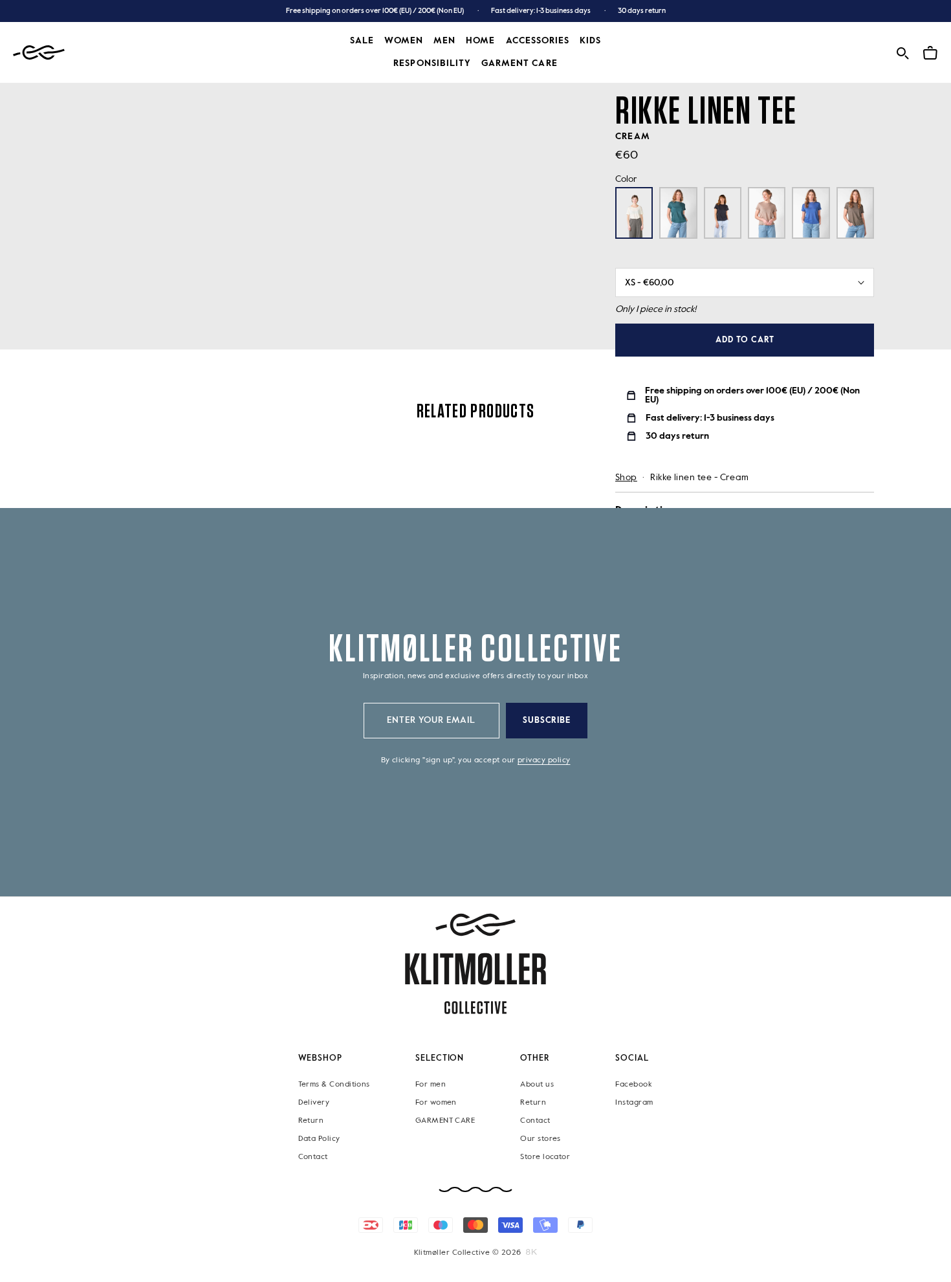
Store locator (545, 1156)
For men (430, 1084)
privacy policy (544, 760)
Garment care (519, 63)
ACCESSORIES (538, 40)
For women (436, 1102)
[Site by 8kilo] (531, 1251)
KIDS (590, 40)
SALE (362, 40)
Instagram (634, 1102)
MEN (444, 40)
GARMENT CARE (445, 1120)
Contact (313, 1156)
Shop (626, 477)
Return (311, 1120)
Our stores (540, 1138)
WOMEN (403, 40)
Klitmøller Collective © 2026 (467, 1252)
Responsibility (432, 63)
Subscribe (547, 720)
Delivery (314, 1102)
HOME (480, 40)
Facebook (633, 1084)
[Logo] (39, 52)
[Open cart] (930, 51)
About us (537, 1084)
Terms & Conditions (334, 1084)
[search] (902, 51)
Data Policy (319, 1138)
